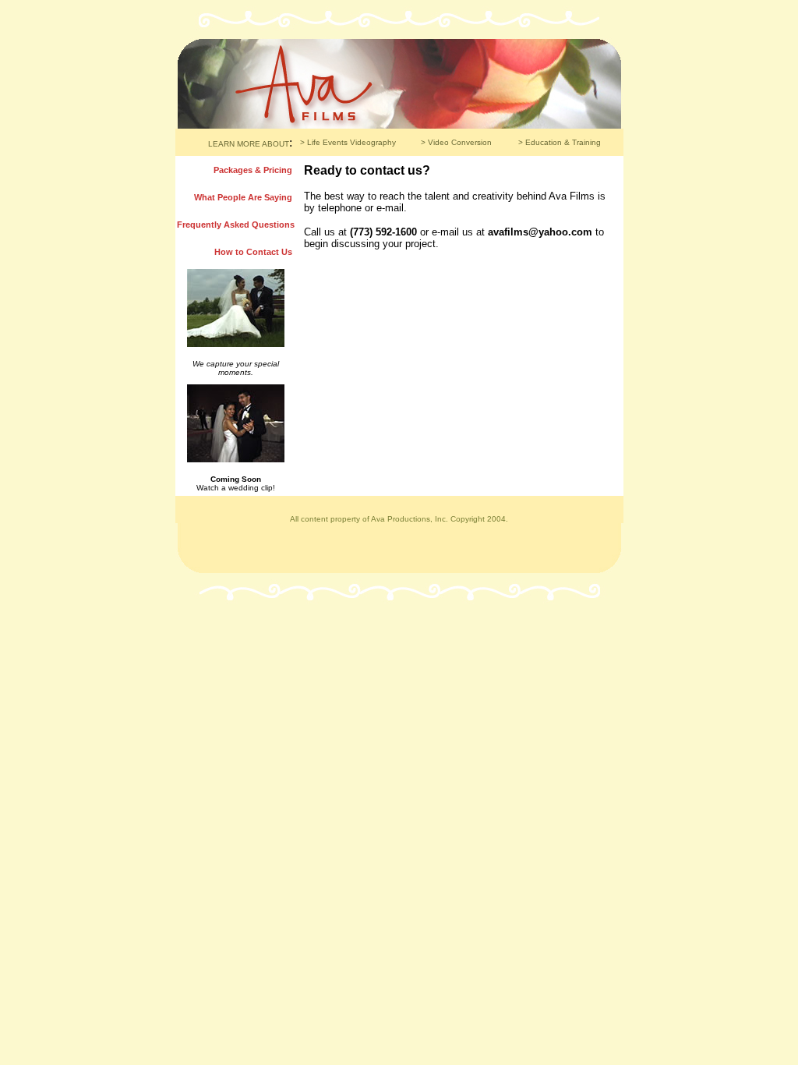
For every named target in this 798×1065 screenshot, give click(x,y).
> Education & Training (559, 142)
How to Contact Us (253, 252)
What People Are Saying (243, 197)
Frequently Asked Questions (236, 224)
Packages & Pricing (253, 170)
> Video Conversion (456, 142)
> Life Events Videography (348, 142)
